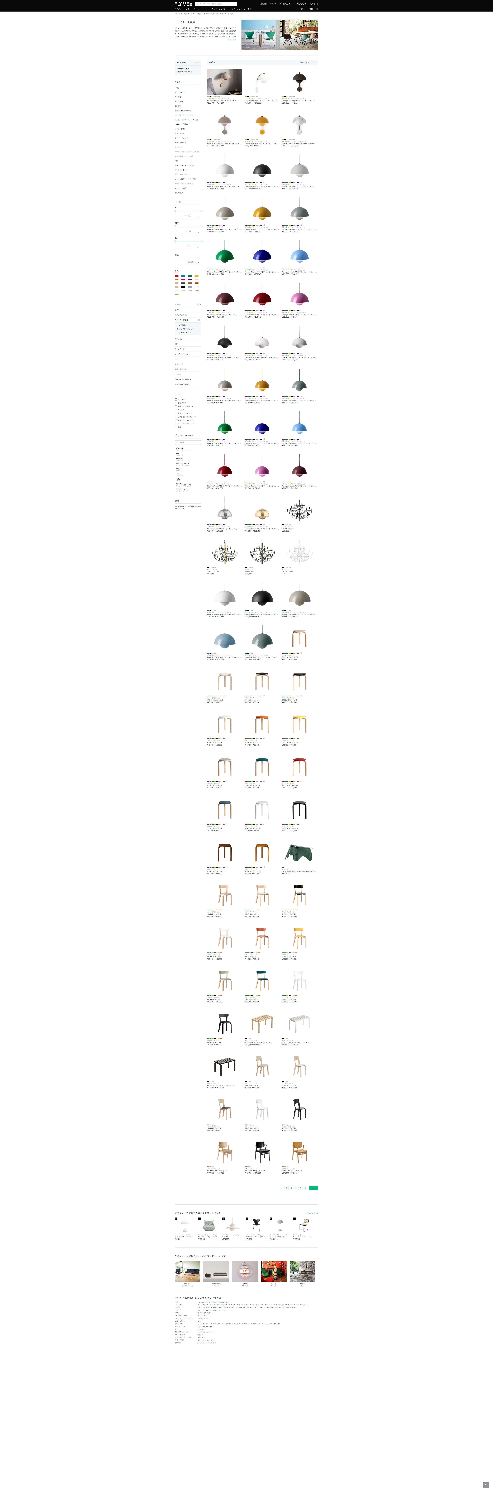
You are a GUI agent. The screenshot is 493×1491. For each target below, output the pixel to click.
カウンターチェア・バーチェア (226, 1305)
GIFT (250, 9)
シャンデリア (226, 1324)
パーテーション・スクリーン (206, 1343)
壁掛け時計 (201, 1329)
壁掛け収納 (206, 1313)
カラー (188, 9)
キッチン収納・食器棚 (181, 1315)
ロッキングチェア (284, 1305)
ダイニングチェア (203, 1305)
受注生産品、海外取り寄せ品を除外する (189, 507)
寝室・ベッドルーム (185, 406)
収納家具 (177, 1313)
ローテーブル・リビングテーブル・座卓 (222, 1307)
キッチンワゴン (202, 1315)
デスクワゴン (221, 1310)
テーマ (196, 9)
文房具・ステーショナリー (205, 1340)
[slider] (175, 211)
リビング (181, 399)
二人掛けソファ (213, 1302)
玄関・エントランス (185, 413)
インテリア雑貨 (179, 1340)
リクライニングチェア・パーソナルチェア (265, 1305)
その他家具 (178, 1342)
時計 (176, 1329)
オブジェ (200, 1334)
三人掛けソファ (223, 1302)
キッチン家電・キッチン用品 (183, 1337)
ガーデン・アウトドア (186, 424)
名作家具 (182, 325)
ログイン (273, 4)
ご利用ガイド (313, 9)
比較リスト (287, 4)
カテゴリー (179, 9)
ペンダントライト (215, 1324)
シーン (204, 9)
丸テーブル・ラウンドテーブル (256, 1307)
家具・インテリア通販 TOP (183, 14)
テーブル (177, 1307)
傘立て (200, 1321)
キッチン (181, 410)
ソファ (176, 1302)
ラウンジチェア (246, 1305)
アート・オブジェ (180, 1334)
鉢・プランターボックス (205, 1332)
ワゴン (200, 1313)
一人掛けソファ (202, 1302)
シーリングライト (203, 1324)
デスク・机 (178, 1310)
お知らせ (302, 9)
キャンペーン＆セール (236, 9)
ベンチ (238, 1305)
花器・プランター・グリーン (183, 1332)
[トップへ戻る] (486, 1485)
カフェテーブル (240, 1307)
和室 (179, 427)
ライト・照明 (178, 1323)
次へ (313, 1188)
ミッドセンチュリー (186, 329)
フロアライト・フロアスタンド (251, 1324)
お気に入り (302, 4)
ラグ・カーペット (180, 1326)
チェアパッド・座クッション (299, 1305)
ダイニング (182, 403)
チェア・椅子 (178, 1304)
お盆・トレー (202, 1337)
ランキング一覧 (312, 1213)
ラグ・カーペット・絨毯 (205, 1326)
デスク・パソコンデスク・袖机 (207, 1310)
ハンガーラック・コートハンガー (184, 1318)
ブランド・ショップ (217, 9)
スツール (212, 1305)
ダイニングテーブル (203, 1307)
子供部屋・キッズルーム (187, 417)
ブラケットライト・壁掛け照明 (271, 1324)
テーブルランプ (235, 1324)
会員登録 (263, 4)
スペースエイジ (185, 333)
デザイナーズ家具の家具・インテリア (215, 14)
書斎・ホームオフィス (186, 420)
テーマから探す (197, 14)
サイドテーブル (271, 1307)
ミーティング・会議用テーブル (286, 1307)
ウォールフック (202, 1318)
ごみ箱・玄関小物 (180, 1321)
